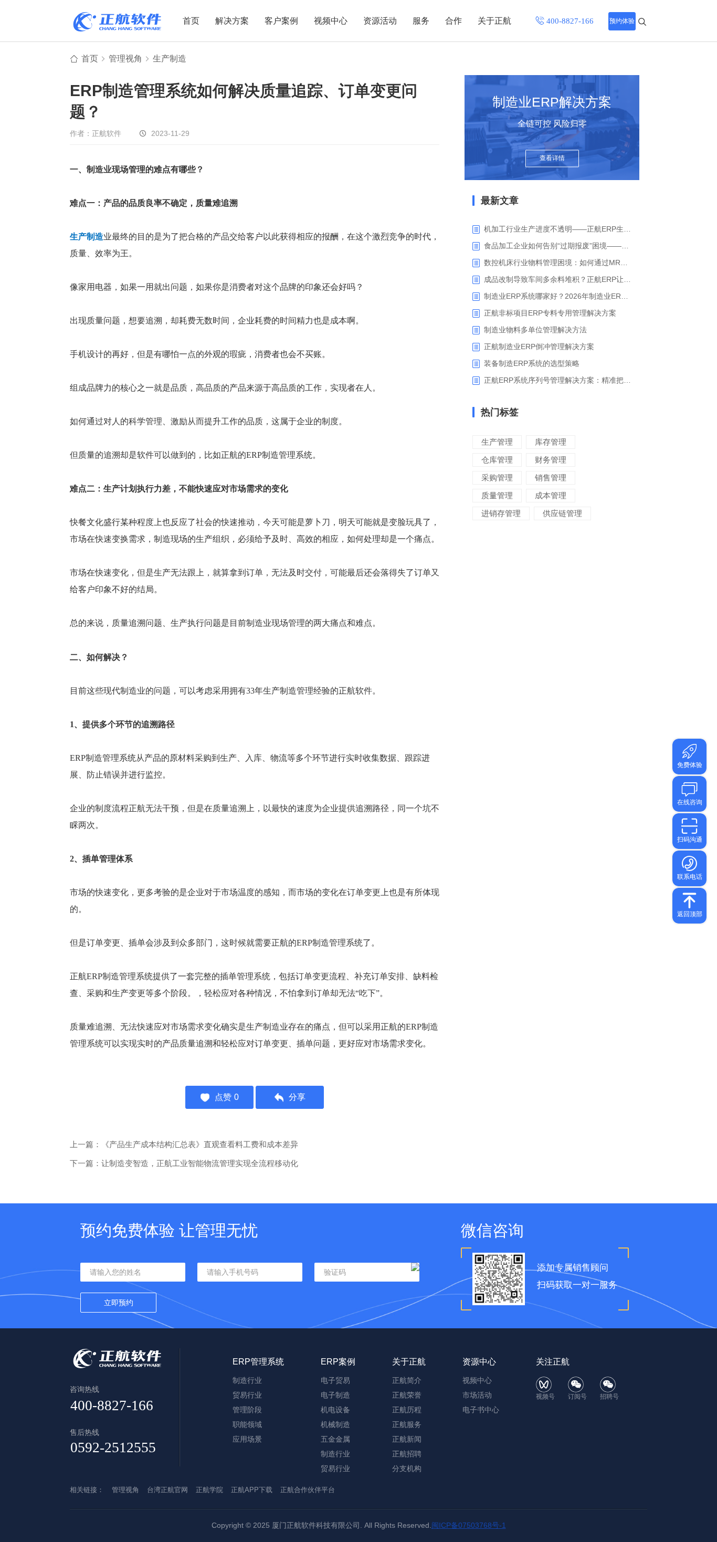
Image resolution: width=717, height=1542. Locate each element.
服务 (421, 20)
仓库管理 (497, 459)
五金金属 (335, 1439)
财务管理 (550, 459)
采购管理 (497, 477)
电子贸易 (335, 1380)
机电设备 (335, 1409)
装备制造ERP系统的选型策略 (531, 363)
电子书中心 (480, 1409)
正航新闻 (406, 1439)
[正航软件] (117, 22)
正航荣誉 (406, 1395)
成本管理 (550, 495)
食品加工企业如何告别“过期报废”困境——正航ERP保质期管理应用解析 (557, 246)
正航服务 (406, 1424)
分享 (297, 1097)
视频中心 (330, 20)
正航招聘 (406, 1454)
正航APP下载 (251, 1490)
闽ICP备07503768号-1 (468, 1525)
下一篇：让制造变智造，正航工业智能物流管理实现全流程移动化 (184, 1163)
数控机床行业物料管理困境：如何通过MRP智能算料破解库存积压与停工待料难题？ (557, 262)
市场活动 (477, 1395)
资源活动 (380, 20)
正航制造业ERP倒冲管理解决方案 (539, 346)
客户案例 (281, 20)
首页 (191, 20)
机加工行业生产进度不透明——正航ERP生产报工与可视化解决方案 (557, 229)
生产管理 (497, 441)
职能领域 (247, 1424)
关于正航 (494, 20)
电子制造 (335, 1395)
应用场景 (247, 1439)
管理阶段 (247, 1409)
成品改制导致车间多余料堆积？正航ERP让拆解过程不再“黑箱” (557, 279)
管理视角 (125, 58)
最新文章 (500, 200)
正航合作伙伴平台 (307, 1490)
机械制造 (335, 1424)
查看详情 (552, 158)
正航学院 (209, 1490)
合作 (453, 20)
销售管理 (550, 477)
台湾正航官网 (167, 1490)
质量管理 (497, 495)
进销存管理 (501, 513)
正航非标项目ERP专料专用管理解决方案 (550, 313)
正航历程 (406, 1409)
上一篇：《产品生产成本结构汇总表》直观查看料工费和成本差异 (184, 1144)
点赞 (227, 1097)
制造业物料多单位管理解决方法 (535, 330)
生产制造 (169, 58)
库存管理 (550, 441)
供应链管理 (562, 513)
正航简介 (406, 1380)
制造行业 (247, 1380)
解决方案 (232, 20)
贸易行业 (247, 1395)
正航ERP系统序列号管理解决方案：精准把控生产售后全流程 (557, 380)
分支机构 (406, 1468)
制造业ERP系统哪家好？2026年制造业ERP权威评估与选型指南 (557, 296)
